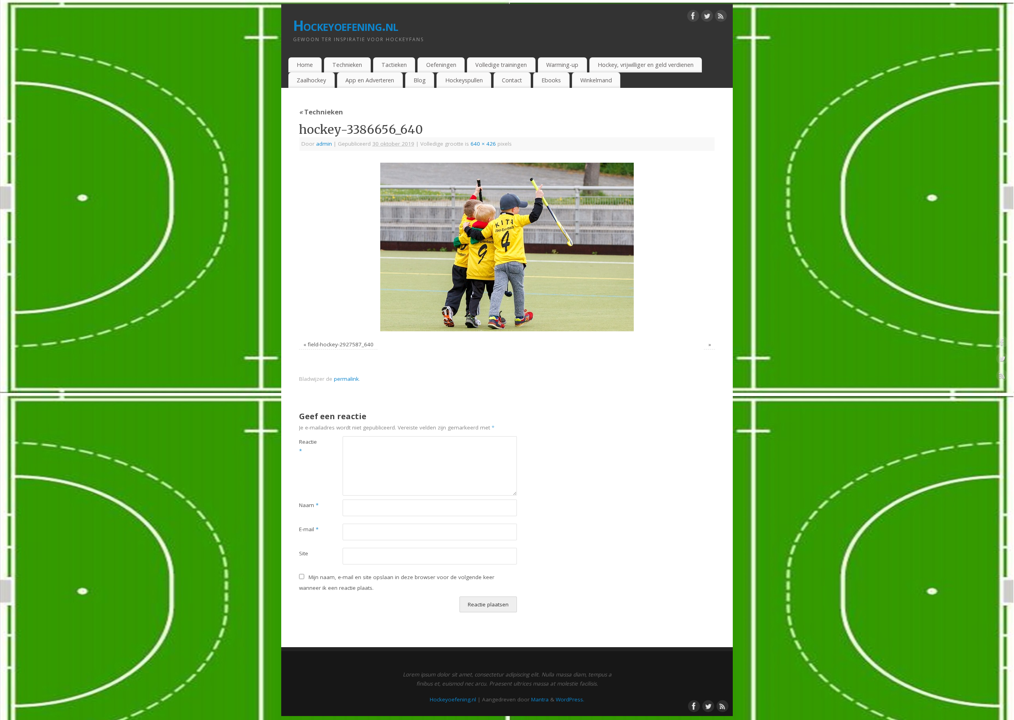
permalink (346, 378)
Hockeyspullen (464, 80)
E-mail (308, 529)
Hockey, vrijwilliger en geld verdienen (646, 64)
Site (303, 553)
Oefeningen (441, 64)
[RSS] (721, 17)
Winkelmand (596, 80)
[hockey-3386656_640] (507, 247)
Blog (420, 80)
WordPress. (570, 699)
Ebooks (551, 80)
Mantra (540, 699)
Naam (308, 505)
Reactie (308, 446)
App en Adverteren (369, 80)
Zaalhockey (311, 80)
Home (305, 64)
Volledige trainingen (501, 64)
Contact (512, 80)
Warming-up (562, 64)
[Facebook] (693, 17)
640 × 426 (483, 143)
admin (324, 143)
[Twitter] (707, 17)
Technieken (347, 64)
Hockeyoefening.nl (345, 25)
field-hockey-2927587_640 (341, 344)
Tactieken (394, 64)
